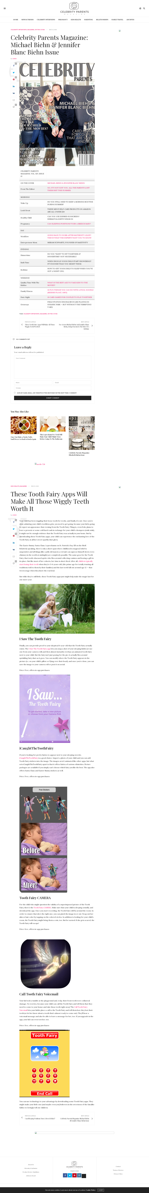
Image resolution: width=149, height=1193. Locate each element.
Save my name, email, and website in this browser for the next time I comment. (47, 393)
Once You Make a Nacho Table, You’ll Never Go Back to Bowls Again (23, 438)
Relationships (102, 20)
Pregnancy (63, 20)
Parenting (88, 20)
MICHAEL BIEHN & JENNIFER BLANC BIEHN (66, 183)
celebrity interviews (31, 314)
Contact (118, 1166)
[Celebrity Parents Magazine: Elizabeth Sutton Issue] (82, 433)
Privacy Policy (118, 1174)
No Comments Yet (23, 339)
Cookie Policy (90, 1190)
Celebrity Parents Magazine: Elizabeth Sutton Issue (79, 454)
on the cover (52, 314)
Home (15, 20)
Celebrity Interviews (46, 20)
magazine (43, 314)
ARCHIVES (130, 20)
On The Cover (40, 29)
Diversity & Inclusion (30, 1168)
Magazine (30, 29)
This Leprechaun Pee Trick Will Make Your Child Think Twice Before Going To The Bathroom (51, 437)
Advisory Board (31, 1176)
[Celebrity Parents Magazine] (74, 8)
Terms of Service (118, 1170)
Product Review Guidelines (31, 1172)
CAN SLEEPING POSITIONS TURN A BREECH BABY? (69, 224)
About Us (31, 1164)
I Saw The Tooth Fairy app (39, 649)
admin (14, 58)
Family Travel (117, 20)
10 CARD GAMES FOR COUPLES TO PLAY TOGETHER (69, 297)
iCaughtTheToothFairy (28, 758)
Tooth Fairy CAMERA (42, 907)
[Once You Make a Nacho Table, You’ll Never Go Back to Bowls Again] (24, 425)
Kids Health (76, 20)
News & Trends (27, 20)
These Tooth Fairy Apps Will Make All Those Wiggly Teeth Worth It (50, 501)
